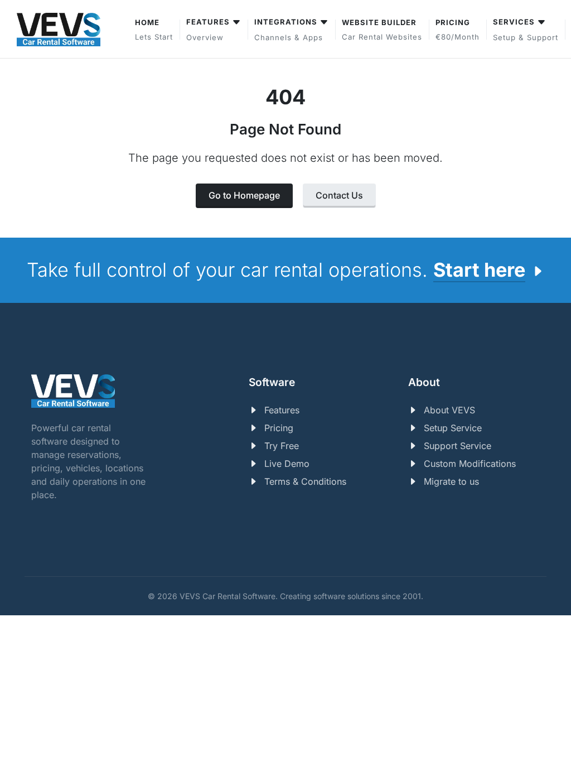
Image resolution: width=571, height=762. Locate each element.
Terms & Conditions (305, 481)
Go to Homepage (244, 195)
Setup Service (453, 427)
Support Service (457, 445)
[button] (525, 29)
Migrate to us (451, 481)
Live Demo (286, 463)
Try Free (281, 445)
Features (281, 410)
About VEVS (449, 410)
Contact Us (339, 195)
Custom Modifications (470, 463)
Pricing (278, 427)
